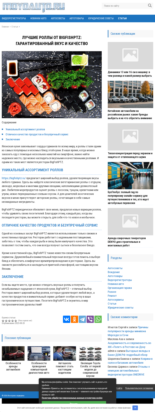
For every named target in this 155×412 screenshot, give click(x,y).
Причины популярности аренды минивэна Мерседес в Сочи (128, 331)
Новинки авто (38, 18)
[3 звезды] (9, 321)
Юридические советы (101, 18)
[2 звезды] (6, 321)
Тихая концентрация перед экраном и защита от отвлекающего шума (130, 155)
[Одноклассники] (74, 319)
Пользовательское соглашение (139, 388)
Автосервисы (116, 299)
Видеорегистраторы (14, 18)
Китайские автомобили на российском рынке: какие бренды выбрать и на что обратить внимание (130, 114)
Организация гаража (120, 288)
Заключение (13, 139)
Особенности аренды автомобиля (13, 366)
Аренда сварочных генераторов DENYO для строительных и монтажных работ (127, 241)
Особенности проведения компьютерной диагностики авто (39, 368)
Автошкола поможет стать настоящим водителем (64, 368)
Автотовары (76, 18)
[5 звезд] (16, 321)
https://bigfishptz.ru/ (14, 178)
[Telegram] (82, 319)
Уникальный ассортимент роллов (25, 129)
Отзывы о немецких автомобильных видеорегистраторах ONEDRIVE (129, 370)
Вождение (114, 272)
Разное (112, 292)
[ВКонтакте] (66, 319)
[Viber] (90, 319)
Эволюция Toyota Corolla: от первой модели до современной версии (90, 369)
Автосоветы (58, 18)
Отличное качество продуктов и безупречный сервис (37, 134)
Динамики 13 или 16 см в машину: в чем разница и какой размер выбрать (130, 73)
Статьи (122, 18)
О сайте (118, 388)
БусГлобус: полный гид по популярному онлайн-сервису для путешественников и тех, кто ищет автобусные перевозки (128, 197)
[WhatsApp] (98, 319)
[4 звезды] (13, 321)
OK (135, 408)
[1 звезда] (3, 321)
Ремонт (112, 295)
